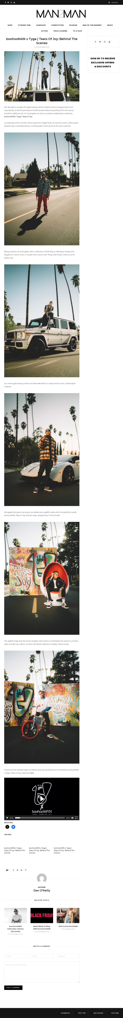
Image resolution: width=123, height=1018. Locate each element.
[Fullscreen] (76, 818)
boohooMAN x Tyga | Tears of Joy (18, 117)
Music (110, 25)
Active (44, 31)
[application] (41, 799)
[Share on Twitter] (17, 870)
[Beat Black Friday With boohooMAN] (42, 915)
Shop (10, 25)
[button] (42, 799)
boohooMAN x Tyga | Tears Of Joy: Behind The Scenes (14, 850)
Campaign (41, 25)
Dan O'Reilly (42, 890)
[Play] (7, 818)
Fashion (73, 25)
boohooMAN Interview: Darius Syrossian (15, 928)
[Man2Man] (61, 13)
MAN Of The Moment (92, 25)
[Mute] (72, 818)
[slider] (40, 817)
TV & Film (77, 31)
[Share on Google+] (21, 870)
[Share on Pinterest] (25, 870)
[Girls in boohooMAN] (68, 915)
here (32, 773)
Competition (57, 25)
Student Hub (24, 25)
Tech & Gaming (60, 31)
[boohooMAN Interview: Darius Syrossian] (15, 915)
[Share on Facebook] (13, 870)
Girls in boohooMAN (68, 926)
